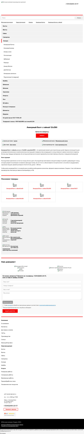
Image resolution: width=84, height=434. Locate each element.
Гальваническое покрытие (9, 384)
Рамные (6, 62)
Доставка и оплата (7, 330)
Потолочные (7, 55)
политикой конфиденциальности (47, 305)
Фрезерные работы (7, 378)
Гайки (5, 33)
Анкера (31, 22)
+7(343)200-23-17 (10, 406)
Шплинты (6, 110)
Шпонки (5, 88)
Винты (5, 29)
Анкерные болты (40, 22)
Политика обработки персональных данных (12, 424)
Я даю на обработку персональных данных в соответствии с (30, 305)
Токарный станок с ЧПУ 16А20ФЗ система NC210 (18, 121)
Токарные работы (6, 371)
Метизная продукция (7, 22)
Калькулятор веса (6, 342)
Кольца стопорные (9, 106)
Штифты (6, 103)
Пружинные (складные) (11, 77)
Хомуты (5, 95)
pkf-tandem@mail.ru (10, 394)
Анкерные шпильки (10, 73)
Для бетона (7, 70)
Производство (5, 336)
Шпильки (6, 84)
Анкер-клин (7, 51)
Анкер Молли (8, 66)
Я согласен (3, 433)
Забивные (7, 59)
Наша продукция (20, 22)
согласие (10, 305)
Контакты (4, 326)
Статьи (3, 339)
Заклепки (6, 92)
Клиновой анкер (9, 48)
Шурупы (5, 114)
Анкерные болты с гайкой (55, 22)
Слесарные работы (7, 375)
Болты (5, 26)
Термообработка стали (8, 381)
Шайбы (5, 81)
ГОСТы (3, 333)
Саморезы (6, 37)
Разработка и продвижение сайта (9, 426)
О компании (5, 323)
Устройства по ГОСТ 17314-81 (12, 118)
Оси (4, 99)
